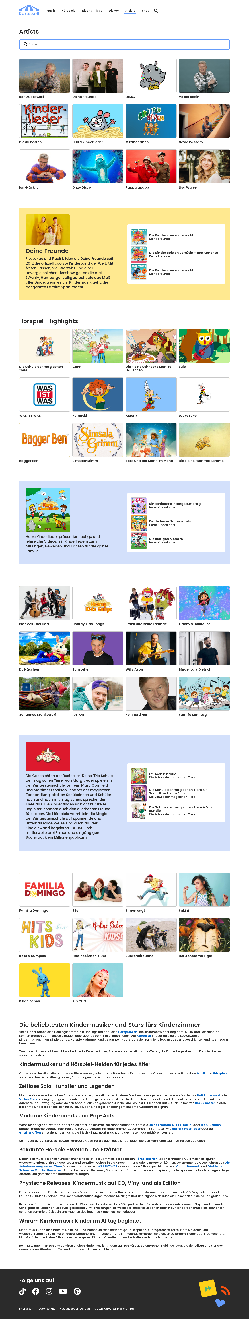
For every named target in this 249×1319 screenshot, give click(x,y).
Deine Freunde (47, 251)
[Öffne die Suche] (156, 11)
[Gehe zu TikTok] (25, 1294)
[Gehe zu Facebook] (39, 1294)
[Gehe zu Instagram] (52, 1294)
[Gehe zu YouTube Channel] (66, 1294)
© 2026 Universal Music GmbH (114, 1308)
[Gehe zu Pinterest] (80, 1294)
